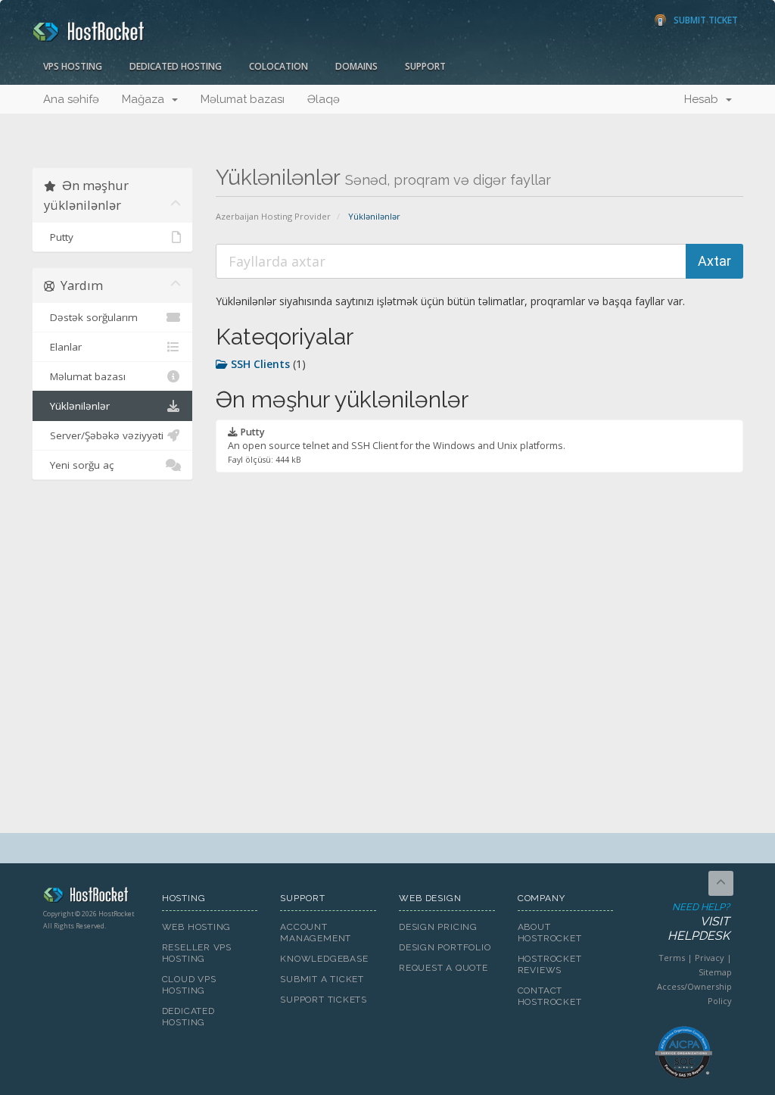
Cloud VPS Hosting (189, 985)
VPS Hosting (72, 66)
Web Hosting (197, 927)
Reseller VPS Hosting (197, 953)
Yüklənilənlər (77, 406)
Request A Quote (443, 967)
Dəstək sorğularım (91, 317)
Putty (58, 237)
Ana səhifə (71, 99)
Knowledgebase (324, 958)
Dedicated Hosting (175, 66)
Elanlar (63, 347)
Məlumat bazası (243, 99)
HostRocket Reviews (550, 964)
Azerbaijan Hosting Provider (273, 216)
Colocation (278, 66)
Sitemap (715, 972)
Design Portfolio (444, 947)
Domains (356, 66)
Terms (671, 957)
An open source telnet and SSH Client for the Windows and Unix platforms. (396, 445)
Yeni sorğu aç (79, 465)
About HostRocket (550, 933)
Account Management (315, 933)
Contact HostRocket (550, 996)
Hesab (704, 99)
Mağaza (146, 99)
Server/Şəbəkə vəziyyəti (103, 435)
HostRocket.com (91, 897)
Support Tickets (323, 999)
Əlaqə (323, 99)
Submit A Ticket (322, 979)
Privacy (709, 957)
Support (425, 66)
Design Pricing (438, 927)
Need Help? (699, 922)
